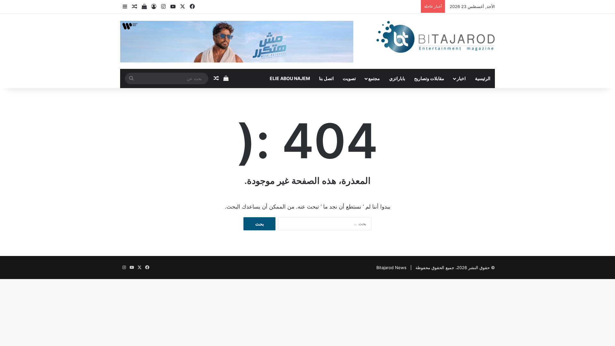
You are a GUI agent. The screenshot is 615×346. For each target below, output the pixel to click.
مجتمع (374, 78)
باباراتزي (397, 78)
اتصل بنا (326, 78)
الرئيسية (482, 78)
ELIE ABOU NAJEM (290, 78)
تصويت (349, 78)
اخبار (461, 78)
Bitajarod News (391, 267)
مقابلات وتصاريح (429, 78)
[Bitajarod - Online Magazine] (435, 38)
